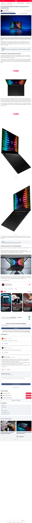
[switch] (29, 0)
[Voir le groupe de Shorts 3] (16, 312)
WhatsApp (20, 317)
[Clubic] (16, 1)
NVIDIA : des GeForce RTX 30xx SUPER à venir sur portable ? (11, 242)
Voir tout (29, 291)
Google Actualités (13, 317)
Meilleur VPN (3, 3)
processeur (4, 98)
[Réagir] (28, 11)
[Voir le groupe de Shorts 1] (14, 312)
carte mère (21, 103)
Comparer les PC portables (16, 400)
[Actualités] (10, 521)
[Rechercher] (2, 1)
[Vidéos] (14, 521)
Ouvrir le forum (16, 387)
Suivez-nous (8, 13)
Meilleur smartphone (20, 3)
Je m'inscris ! (16, 328)
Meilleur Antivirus (10, 3)
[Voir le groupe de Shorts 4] (17, 312)
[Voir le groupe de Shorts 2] (15, 312)
